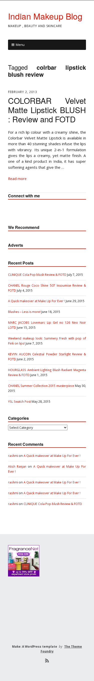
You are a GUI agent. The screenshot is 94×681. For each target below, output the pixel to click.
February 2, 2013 (22, 92)
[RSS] (47, 660)
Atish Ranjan (17, 466)
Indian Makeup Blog (45, 16)
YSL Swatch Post (19, 401)
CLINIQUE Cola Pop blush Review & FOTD (37, 275)
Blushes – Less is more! (24, 312)
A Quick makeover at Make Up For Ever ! (36, 301)
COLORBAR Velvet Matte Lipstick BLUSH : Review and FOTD (47, 110)
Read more (17, 178)
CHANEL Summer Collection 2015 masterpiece (41, 386)
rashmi (13, 456)
